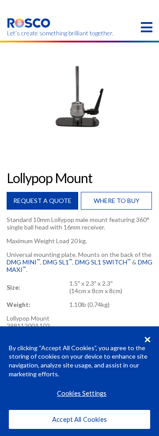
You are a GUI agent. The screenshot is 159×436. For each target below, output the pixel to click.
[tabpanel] (79, 96)
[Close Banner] (147, 340)
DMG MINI (23, 262)
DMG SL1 (57, 262)
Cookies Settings (81, 393)
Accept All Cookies (79, 419)
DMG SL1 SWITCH (103, 262)
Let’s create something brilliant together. (29, 33)
